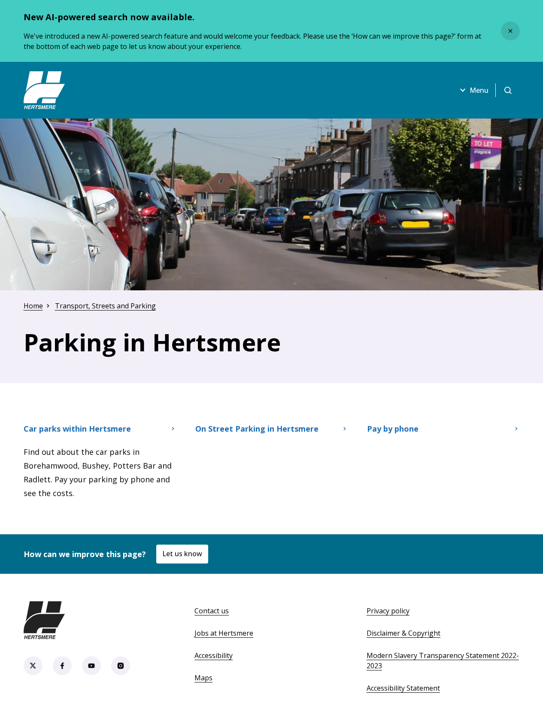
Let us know (182, 553)
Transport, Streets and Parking (105, 306)
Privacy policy (388, 610)
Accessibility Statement (403, 688)
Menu (479, 90)
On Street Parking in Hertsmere (257, 428)
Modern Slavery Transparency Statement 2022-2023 (443, 660)
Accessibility (213, 655)
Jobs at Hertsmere (223, 633)
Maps (203, 677)
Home (33, 306)
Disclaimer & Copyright (403, 633)
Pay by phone (393, 428)
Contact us (211, 610)
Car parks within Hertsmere (77, 428)
